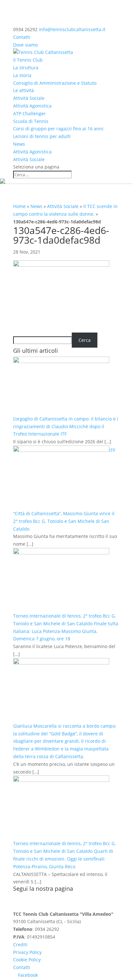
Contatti (21, 37)
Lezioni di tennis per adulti (42, 136)
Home (19, 206)
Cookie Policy (27, 960)
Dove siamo (25, 45)
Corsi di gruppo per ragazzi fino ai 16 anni (58, 129)
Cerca (84, 340)
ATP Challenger (29, 113)
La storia (22, 75)
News (19, 144)
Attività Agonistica (32, 106)
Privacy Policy (27, 952)
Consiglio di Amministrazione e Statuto (54, 83)
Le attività (23, 90)
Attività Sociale (29, 98)
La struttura (25, 68)
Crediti (20, 944)
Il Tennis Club (28, 60)
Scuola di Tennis (30, 121)
